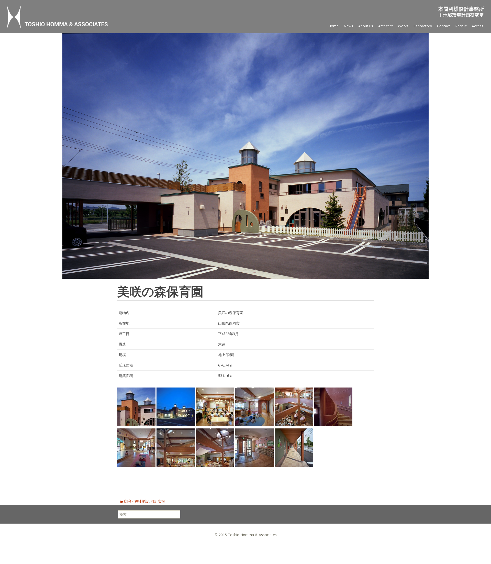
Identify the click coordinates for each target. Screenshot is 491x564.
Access (477, 26)
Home (333, 26)
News (348, 26)
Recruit (461, 26)
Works (403, 26)
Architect (385, 26)
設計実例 (158, 501)
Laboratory (423, 26)
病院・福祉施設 (136, 501)
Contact (443, 26)
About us (365, 26)
